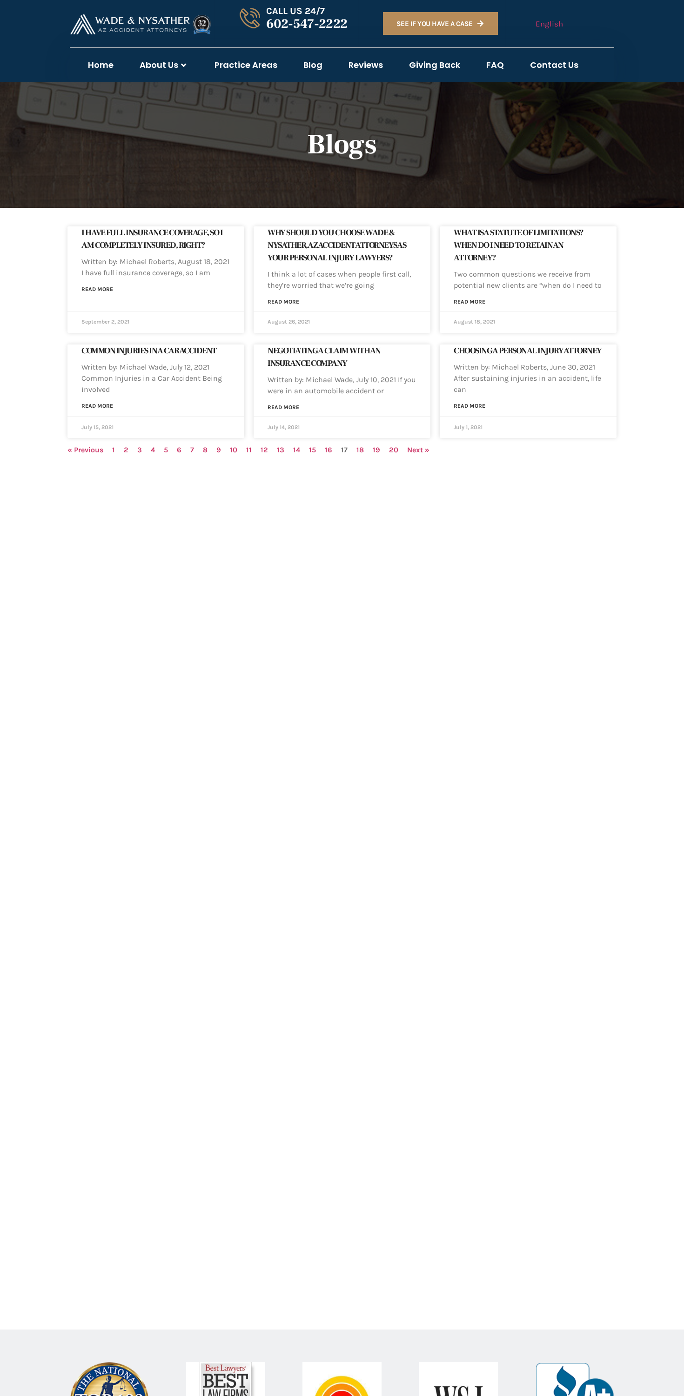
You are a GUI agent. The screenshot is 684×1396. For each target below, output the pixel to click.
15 (312, 449)
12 (264, 449)
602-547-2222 (307, 23)
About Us (159, 65)
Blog (312, 65)
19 (376, 449)
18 (360, 449)
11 (249, 449)
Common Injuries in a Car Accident (148, 350)
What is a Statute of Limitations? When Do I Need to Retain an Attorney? (518, 245)
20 (393, 449)
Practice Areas (246, 65)
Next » (418, 449)
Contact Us (554, 65)
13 (280, 449)
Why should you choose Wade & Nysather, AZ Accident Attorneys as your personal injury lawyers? (337, 245)
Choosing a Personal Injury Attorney (528, 350)
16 (328, 449)
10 (233, 449)
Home (101, 65)
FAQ (495, 65)
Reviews (366, 65)
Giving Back (434, 65)
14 (296, 449)
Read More (97, 289)
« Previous (85, 449)
